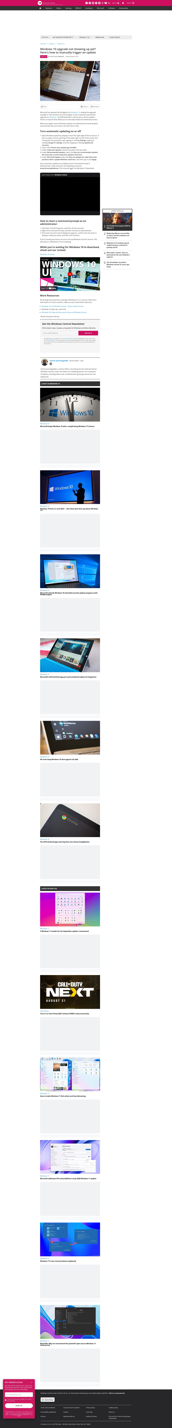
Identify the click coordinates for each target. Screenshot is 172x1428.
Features (48, 8)
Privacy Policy (26, 1413)
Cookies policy (113, 1408)
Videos (58, 8)
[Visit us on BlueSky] (106, 3)
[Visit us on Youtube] (93, 3)
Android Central (91, 1416)
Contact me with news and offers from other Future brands (19, 1400)
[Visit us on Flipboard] (99, 3)
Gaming (68, 8)
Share (45, 106)
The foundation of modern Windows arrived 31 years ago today (118, 265)
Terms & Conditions (17, 1414)
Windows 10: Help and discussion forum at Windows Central (64, 312)
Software (111, 8)
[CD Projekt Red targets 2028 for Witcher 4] (117, 222)
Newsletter (96, 106)
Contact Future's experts (71, 1408)
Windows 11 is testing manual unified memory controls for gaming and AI (118, 245)
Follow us (85, 106)
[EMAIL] (51, 364)
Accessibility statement (48, 1412)
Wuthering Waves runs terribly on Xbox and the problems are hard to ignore (118, 235)
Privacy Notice (50, 340)
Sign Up (19, 1406)
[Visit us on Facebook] (86, 3)
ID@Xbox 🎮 (99, 37)
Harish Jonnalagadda (57, 56)
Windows (51, 44)
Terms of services (68, 338)
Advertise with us (69, 1416)
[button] (130, 3)
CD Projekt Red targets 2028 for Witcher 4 (118, 227)
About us (112, 1412)
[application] (70, 194)
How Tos (43, 57)
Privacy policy (90, 1408)
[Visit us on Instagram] (96, 3)
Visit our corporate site (117, 1393)
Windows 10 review (47, 254)
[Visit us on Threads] (102, 3)
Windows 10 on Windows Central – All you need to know (62, 306)
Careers (65, 1412)
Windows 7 (53, 117)
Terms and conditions (48, 1408)
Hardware (89, 8)
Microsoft (100, 8)
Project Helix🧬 (114, 37)
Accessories (123, 8)
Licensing (89, 1412)
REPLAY (78, 8)
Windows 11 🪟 (84, 37)
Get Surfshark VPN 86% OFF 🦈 (63, 37)
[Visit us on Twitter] (90, 3)
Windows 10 (60, 44)
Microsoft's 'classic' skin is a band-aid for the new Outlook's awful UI (118, 255)
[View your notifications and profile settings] (123, 3)
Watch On (45, 288)
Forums (43, 1416)
